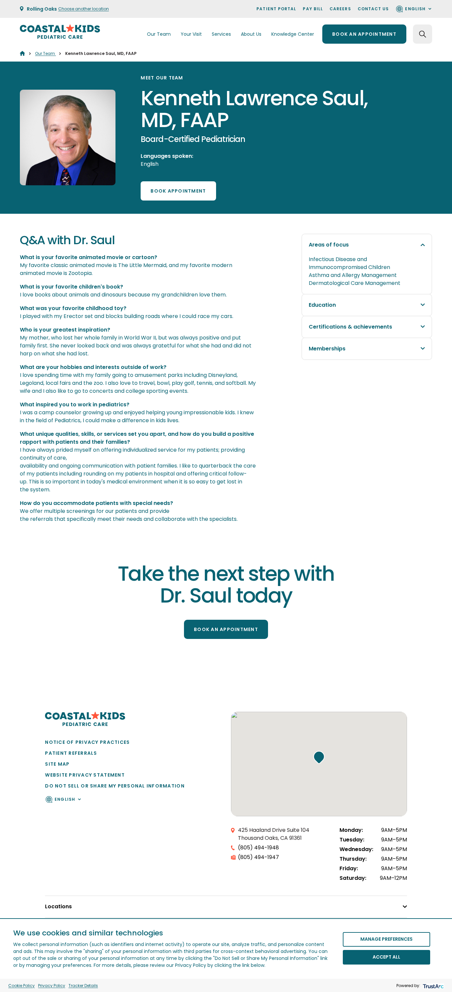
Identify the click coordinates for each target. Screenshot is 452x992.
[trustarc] (432, 985)
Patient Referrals (71, 753)
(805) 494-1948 (258, 847)
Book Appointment (178, 191)
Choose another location (83, 9)
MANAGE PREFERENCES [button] (386, 939)
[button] (319, 757)
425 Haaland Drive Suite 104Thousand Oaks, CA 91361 (273, 834)
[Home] (22, 53)
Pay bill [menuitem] (313, 9)
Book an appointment (364, 34)
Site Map (57, 764)
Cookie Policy (21, 985)
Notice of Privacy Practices (87, 742)
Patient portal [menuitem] (276, 9)
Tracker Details (83, 985)
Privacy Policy (51, 985)
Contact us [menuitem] (373, 9)
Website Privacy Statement (85, 775)
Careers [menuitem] (340, 9)
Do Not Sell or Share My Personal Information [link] (114, 786)
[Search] (422, 34)
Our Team (45, 53)
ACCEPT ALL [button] (386, 957)
